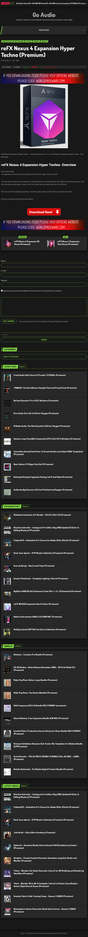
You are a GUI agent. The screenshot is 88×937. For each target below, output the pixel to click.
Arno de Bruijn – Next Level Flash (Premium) (34, 565)
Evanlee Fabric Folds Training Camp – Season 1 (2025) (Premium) (43, 896)
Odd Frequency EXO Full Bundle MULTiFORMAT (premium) (40, 705)
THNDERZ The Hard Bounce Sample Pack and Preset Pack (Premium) (45, 388)
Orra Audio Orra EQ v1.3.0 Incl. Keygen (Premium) (36, 413)
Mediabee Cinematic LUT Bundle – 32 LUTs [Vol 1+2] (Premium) (42, 515)
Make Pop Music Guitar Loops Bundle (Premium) (35, 680)
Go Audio (44, 14)
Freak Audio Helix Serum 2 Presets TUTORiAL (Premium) (40, 375)
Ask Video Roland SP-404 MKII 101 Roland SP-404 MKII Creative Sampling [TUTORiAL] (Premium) (51, 3)
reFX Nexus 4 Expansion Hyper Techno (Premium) (38, 51)
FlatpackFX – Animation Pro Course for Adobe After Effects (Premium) (46, 540)
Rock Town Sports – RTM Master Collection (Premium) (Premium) (44, 553)
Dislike (35, 67)
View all (22, 367)
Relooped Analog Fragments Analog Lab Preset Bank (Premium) (43, 477)
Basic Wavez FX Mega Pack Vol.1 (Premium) (33, 464)
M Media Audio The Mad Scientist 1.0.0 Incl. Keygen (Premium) (42, 426)
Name (4, 261)
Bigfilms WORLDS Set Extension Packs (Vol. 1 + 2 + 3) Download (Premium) (47, 591)
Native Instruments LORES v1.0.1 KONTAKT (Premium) (38, 616)
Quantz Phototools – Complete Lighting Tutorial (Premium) (41, 578)
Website (4, 280)
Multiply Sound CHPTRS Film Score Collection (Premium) (40, 629)
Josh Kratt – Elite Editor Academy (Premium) (34, 832)
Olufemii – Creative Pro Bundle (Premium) (33, 654)
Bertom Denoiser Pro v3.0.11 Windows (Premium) (36, 400)
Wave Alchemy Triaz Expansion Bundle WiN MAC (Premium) (41, 718)
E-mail (4, 271)
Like (26, 67)
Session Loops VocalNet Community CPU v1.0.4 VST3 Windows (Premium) (47, 438)
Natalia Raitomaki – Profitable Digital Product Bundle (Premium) (43, 769)
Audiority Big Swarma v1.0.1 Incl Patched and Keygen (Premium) (43, 489)
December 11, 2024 (9, 60)
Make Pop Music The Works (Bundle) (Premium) (35, 692)
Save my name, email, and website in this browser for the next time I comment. (32, 291)
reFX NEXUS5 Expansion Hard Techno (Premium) (36, 604)
